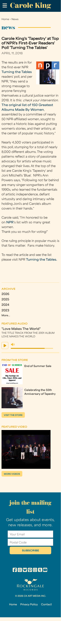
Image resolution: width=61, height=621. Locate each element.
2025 (5, 299)
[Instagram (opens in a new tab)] (35, 570)
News (14, 19)
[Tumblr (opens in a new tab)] (40, 570)
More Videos (12, 474)
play (5, 345)
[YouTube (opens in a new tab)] (45, 570)
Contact (46, 604)
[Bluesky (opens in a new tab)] (25, 570)
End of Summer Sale (37, 366)
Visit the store (13, 415)
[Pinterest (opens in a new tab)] (30, 570)
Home (5, 19)
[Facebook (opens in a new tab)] (15, 570)
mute (13, 345)
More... (6, 315)
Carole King (30, 5)
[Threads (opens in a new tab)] (20, 570)
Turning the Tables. (41, 259)
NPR (10, 222)
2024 (5, 305)
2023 (5, 310)
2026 (5, 294)
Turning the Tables (17, 72)
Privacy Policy (29, 604)
